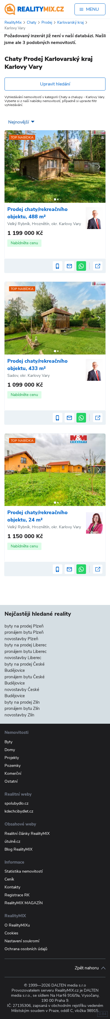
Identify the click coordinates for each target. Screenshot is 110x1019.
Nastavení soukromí (22, 941)
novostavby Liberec (23, 658)
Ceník (9, 879)
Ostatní (11, 781)
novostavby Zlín (19, 715)
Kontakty (12, 887)
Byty (8, 742)
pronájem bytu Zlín (22, 708)
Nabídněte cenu (24, 243)
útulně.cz (12, 841)
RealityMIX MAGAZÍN (24, 903)
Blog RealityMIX (18, 849)
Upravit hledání (55, 84)
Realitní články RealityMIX (27, 833)
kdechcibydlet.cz (19, 811)
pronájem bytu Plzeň (24, 632)
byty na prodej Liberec (26, 645)
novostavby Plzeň (21, 639)
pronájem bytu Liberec (26, 651)
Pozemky (13, 765)
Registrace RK (17, 895)
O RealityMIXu (17, 925)
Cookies (11, 933)
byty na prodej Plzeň (24, 626)
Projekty (12, 757)
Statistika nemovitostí (24, 871)
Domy (10, 749)
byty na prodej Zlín (22, 702)
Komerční (13, 773)
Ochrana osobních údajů (26, 949)
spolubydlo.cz (16, 803)
